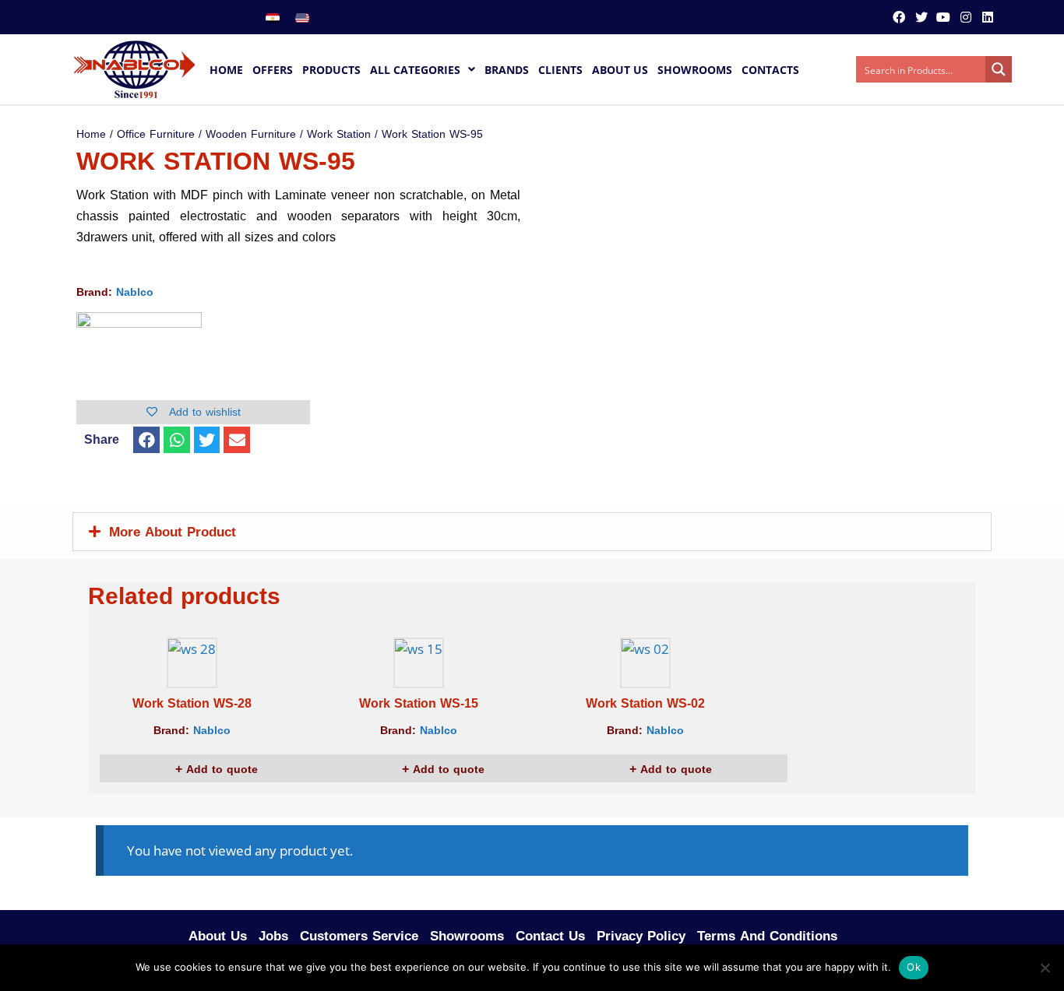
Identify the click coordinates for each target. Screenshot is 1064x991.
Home (91, 134)
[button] (146, 440)
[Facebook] (898, 17)
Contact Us (550, 935)
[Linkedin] (987, 17)
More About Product (172, 531)
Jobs (273, 935)
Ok (914, 967)
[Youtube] (943, 17)
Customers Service (359, 935)
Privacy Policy (641, 935)
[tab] (532, 531)
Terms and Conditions (767, 935)
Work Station (339, 134)
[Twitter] (921, 17)
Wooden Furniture (251, 134)
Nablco (134, 292)
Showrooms (467, 935)
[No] (1044, 967)
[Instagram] (965, 17)
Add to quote (220, 769)
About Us (217, 935)
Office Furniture (156, 134)
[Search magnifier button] (998, 69)
